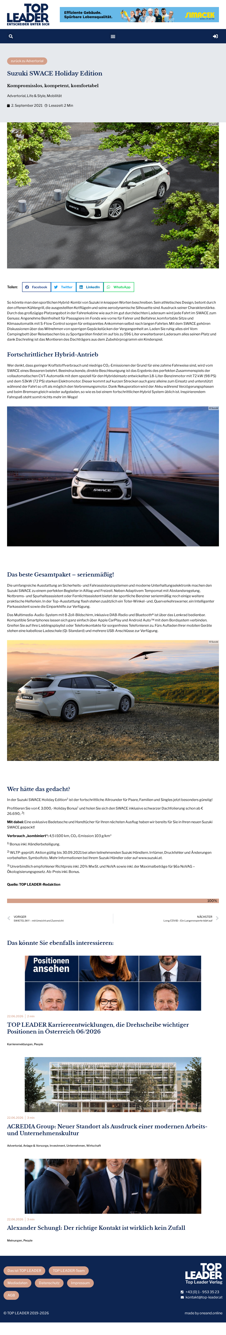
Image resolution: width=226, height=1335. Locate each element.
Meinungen (14, 1240)
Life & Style (36, 96)
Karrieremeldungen (20, 1044)
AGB (11, 1295)
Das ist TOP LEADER (24, 1271)
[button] (10, 36)
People (38, 1044)
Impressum (80, 1283)
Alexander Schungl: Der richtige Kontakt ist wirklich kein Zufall (96, 1228)
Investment (57, 1145)
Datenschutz (49, 1283)
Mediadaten (17, 1283)
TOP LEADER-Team (69, 1271)
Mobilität (54, 96)
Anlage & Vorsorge (35, 1145)
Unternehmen (75, 1145)
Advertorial (16, 96)
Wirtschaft (93, 1145)
